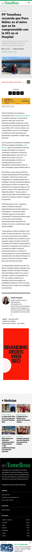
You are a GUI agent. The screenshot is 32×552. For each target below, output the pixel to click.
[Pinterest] (18, 93)
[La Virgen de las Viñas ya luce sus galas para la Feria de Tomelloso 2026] (9, 408)
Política (10, 51)
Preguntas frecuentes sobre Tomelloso (14, 485)
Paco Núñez (20, 323)
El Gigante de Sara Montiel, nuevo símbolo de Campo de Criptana (23, 419)
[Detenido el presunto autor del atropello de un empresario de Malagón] (23, 430)
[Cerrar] (30, 542)
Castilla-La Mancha (6, 436)
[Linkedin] (11, 314)
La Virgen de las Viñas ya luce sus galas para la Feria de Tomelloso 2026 (8, 419)
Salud (15, 51)
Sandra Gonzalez (18, 49)
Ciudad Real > (19, 436)
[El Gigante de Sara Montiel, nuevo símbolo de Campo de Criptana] (23, 408)
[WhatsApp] (22, 93)
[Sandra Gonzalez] (6, 306)
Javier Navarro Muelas (9, 323)
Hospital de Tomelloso (9, 321)
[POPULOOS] (16, 103)
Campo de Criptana (21, 414)
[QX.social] (16, 379)
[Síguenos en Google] (8, 109)
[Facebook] (10, 93)
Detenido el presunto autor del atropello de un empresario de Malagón (22, 441)
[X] (14, 93)
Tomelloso (4, 11)
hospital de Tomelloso (22, 115)
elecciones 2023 (13, 319)
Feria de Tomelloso (6, 414)
